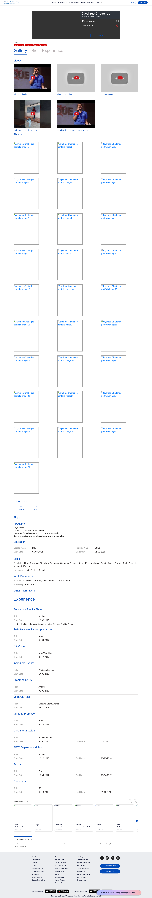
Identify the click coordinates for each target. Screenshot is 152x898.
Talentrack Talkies (82, 860)
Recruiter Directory (60, 883)
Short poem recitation (65, 94)
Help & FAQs (81, 877)
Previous (130, 801)
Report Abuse (81, 880)
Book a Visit (81, 865)
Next (135, 801)
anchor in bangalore (21, 844)
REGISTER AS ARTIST (110, 866)
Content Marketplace (87, 2)
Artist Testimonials (60, 865)
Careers (34, 862)
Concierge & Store (38, 871)
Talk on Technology (21, 94)
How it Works (36, 860)
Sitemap (57, 874)
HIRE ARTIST (110, 871)
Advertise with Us (37, 868)
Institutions (35, 874)
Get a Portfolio (59, 871)
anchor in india (61, 844)
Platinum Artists (59, 860)
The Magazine (81, 857)
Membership (81, 871)
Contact (34, 865)
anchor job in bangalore (105, 844)
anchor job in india (20, 846)
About (34, 857)
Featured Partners (60, 862)
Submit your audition (83, 862)
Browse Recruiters (60, 880)
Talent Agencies (74, 2)
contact (100, 36)
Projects (53, 2)
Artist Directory (59, 877)
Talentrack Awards (83, 868)
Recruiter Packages (83, 874)
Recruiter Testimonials (62, 868)
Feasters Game (107, 94)
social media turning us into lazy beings (72, 130)
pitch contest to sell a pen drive (26, 130)
